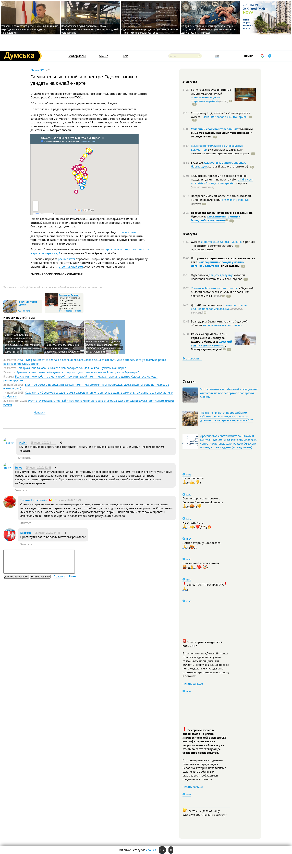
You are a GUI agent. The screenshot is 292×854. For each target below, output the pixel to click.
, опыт (230, 266)
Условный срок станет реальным (214, 129)
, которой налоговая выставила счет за (218, 277)
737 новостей (24, 310)
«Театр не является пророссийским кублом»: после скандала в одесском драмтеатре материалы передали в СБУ (226, 416)
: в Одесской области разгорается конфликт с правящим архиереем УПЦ (222, 292)
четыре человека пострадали (222, 325)
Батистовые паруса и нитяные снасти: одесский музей (211, 91)
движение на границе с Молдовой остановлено (215, 218)
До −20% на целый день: (207, 305)
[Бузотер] (9, 540)
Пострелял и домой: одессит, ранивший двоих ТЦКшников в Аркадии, (221, 197)
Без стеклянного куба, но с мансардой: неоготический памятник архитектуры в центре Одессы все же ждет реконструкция (80, 378)
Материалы (77, 56)
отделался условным (235, 200)
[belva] (7, 468)
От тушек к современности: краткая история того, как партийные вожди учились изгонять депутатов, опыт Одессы (208, 29)
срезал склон (127, 232)
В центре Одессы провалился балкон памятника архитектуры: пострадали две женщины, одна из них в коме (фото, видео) (86, 386)
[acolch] (8, 443)
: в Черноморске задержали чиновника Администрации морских (220, 151)
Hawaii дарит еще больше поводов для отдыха (219, 307)
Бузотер (25, 533)
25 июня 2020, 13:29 (68, 500)
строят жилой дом (71, 266)
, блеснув (208, 347)
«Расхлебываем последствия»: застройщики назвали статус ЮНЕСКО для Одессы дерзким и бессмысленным (104, 346)
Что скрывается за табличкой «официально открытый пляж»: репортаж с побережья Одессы (229, 393)
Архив (103, 56)
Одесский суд (200, 275)
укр (217, 55)
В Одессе (197, 162)
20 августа (189, 234)
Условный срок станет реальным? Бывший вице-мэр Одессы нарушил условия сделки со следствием (30, 29)
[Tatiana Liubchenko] (9, 507)
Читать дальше (192, 683)
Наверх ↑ (39, 412)
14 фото (77, 310)
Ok (162, 850)
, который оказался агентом (227, 166)
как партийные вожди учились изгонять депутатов (217, 264)
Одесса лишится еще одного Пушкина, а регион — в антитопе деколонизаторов (149, 31)
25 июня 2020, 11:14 (43, 442)
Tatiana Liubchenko (33, 500)
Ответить (24, 458)
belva (18, 467)
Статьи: (189, 381)
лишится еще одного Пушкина (221, 242)
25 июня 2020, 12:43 (38, 467)
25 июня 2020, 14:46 (47, 533)
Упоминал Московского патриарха (214, 288)
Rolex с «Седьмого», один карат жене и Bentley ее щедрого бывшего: (209, 337)
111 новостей (65, 310)
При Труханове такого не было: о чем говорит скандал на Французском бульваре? (71, 368)
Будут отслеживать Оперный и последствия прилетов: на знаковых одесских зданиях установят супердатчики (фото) (88, 402)
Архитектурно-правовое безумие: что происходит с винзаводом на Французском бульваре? (78, 372)
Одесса (196, 242)
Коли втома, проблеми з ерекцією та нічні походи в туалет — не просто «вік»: (219, 177)
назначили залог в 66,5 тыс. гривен (225, 117)
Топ (125, 56)
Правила (59, 576)
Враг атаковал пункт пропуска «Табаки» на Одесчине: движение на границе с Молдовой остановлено (89, 29)
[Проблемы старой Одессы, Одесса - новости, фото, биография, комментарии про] (10, 312)
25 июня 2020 (37, 70)
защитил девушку (220, 275)
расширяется (67, 259)
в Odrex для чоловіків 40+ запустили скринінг (222, 181)
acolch (23, 442)
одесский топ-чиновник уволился (211, 343)
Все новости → (192, 358)
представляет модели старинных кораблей (205, 99)
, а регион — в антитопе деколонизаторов (223, 243)
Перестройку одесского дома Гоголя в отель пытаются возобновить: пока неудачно (62, 348)
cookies (151, 850)
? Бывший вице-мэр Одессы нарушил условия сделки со (222, 132)
